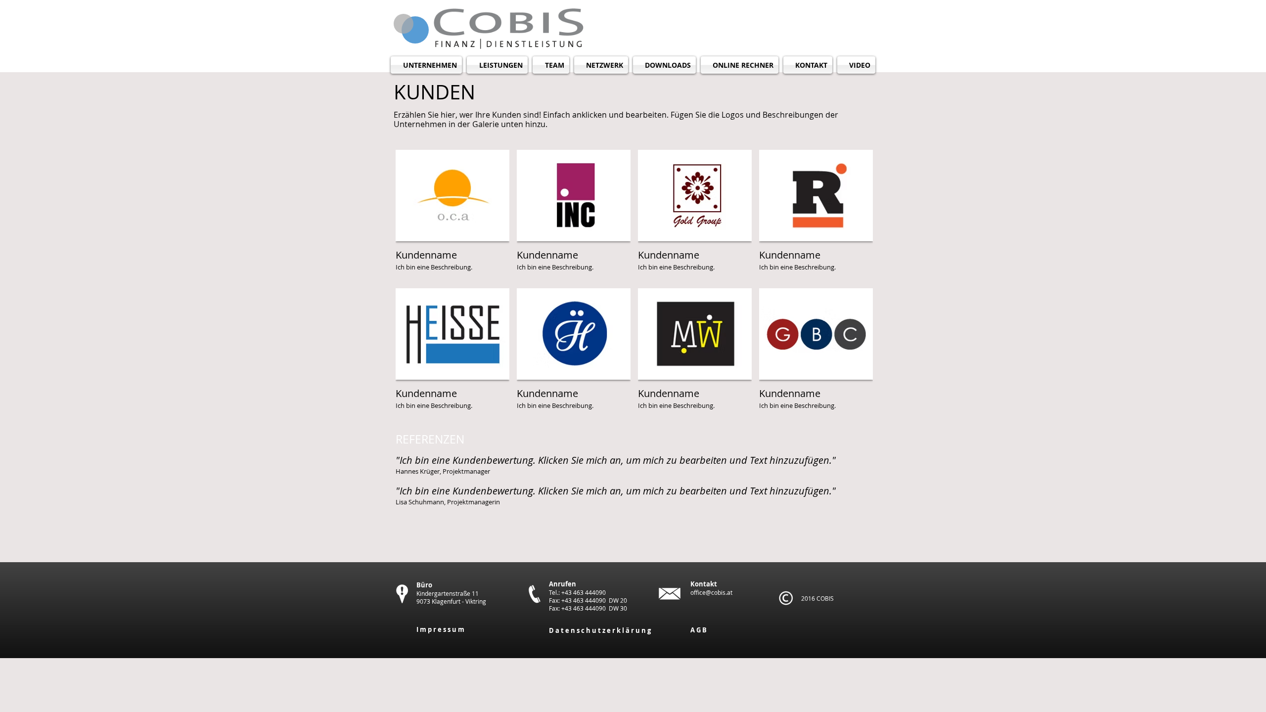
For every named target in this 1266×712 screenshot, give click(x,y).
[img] (452, 215)
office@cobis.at (711, 592)
